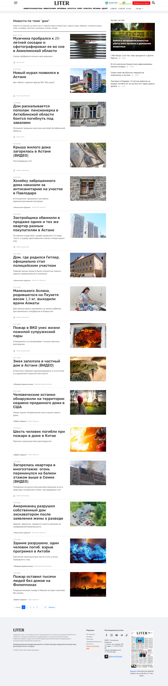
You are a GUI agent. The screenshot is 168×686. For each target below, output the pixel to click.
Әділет (105, 8)
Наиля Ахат (20, 62)
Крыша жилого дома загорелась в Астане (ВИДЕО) (32, 151)
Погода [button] (139, 8)
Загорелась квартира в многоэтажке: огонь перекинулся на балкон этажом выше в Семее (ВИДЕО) (34, 473)
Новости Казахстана (33, 8)
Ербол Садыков (33, 421)
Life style (71, 8)
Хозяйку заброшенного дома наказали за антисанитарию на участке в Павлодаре (38, 187)
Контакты (89, 644)
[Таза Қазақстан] (126, 3)
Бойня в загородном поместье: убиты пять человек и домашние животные (132, 43)
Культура (87, 8)
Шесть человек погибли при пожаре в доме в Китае (39, 433)
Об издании (90, 634)
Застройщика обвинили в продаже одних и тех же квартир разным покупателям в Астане (36, 224)
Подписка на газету (141, 3)
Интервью (61, 8)
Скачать (133, 671)
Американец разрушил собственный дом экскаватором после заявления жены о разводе (38, 512)
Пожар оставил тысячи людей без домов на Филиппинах (34, 580)
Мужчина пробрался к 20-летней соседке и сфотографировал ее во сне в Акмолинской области (39, 44)
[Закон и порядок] (112, 3)
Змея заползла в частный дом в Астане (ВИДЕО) (36, 363)
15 (45, 607)
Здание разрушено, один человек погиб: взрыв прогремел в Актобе (36, 547)
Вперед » (52, 607)
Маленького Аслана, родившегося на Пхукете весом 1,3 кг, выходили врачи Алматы (36, 297)
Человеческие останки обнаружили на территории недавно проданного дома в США (39, 400)
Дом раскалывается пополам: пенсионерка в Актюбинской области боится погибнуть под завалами (35, 114)
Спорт (79, 8)
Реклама (89, 637)
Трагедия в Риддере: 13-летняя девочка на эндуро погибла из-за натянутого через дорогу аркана (133, 83)
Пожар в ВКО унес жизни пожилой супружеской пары (36, 332)
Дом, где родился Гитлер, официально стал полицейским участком (36, 261)
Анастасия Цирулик (39, 207)
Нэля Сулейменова (23, 96)
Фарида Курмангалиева (43, 384)
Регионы (96, 8)
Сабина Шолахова (22, 170)
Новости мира (49, 8)
